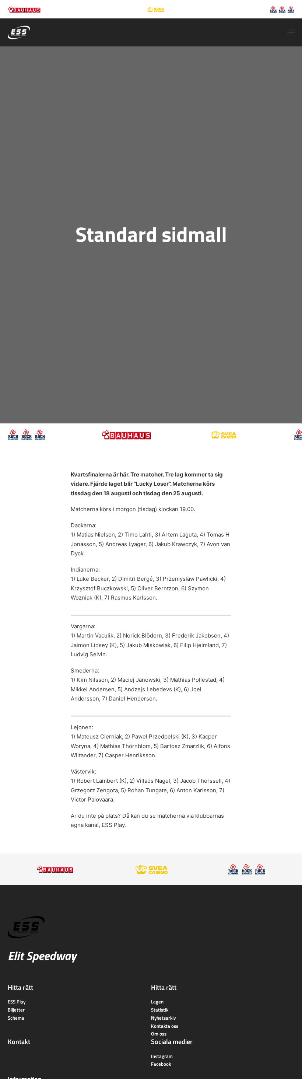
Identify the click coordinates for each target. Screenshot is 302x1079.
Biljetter (16, 1009)
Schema (16, 1018)
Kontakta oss (164, 1026)
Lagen (157, 1001)
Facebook (161, 1064)
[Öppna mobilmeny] (291, 32)
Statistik (159, 1009)
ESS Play (113, 824)
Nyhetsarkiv (163, 1018)
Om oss (158, 1033)
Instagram (162, 1056)
